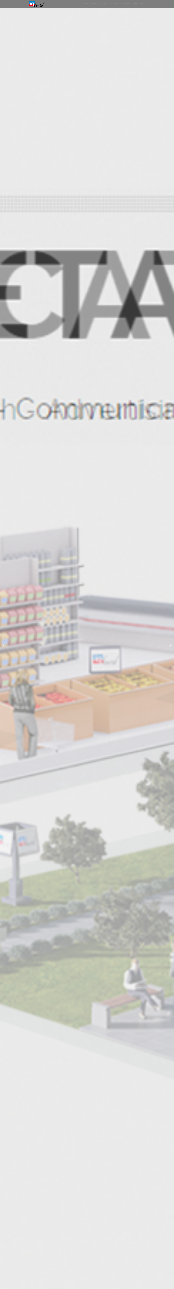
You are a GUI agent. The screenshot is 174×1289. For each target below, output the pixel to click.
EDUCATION (114, 4)
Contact (142, 4)
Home (86, 4)
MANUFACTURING (96, 4)
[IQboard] (37, 4)
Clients (134, 4)
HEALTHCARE (125, 4)
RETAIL (106, 4)
